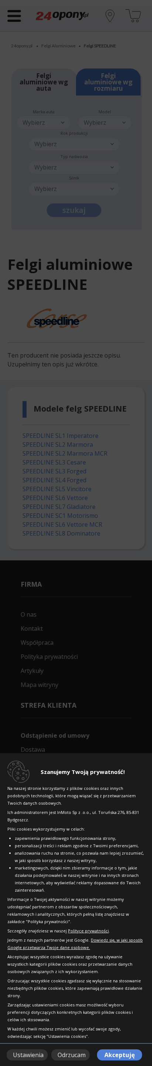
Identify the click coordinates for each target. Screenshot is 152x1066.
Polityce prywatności (88, 930)
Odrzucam (72, 1055)
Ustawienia (28, 1055)
